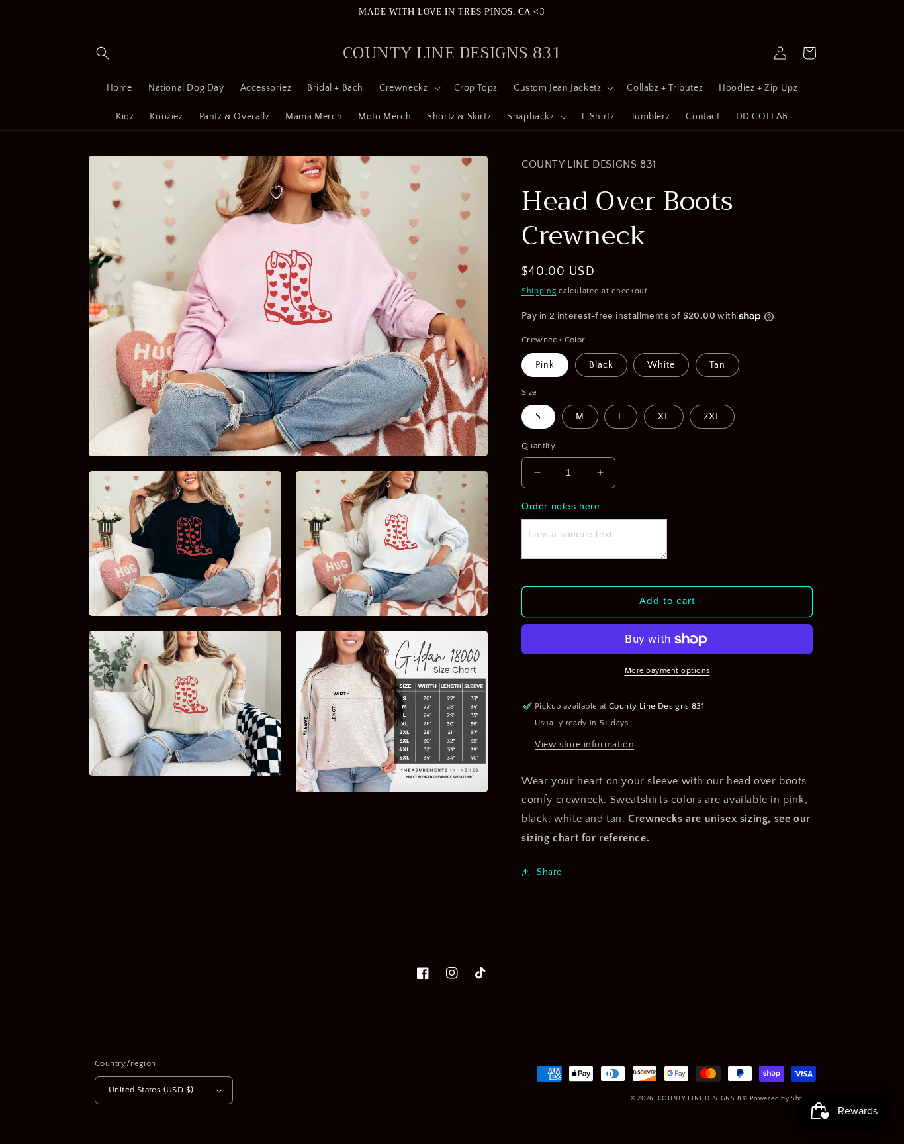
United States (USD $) (151, 1089)
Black (601, 365)
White (661, 365)
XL (664, 416)
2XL (712, 416)
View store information (584, 744)
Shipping (539, 291)
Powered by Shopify (783, 1098)
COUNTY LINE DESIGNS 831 (703, 1098)
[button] (102, 53)
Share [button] (549, 872)
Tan (717, 365)
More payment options (667, 670)
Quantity (538, 445)
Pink (545, 365)
